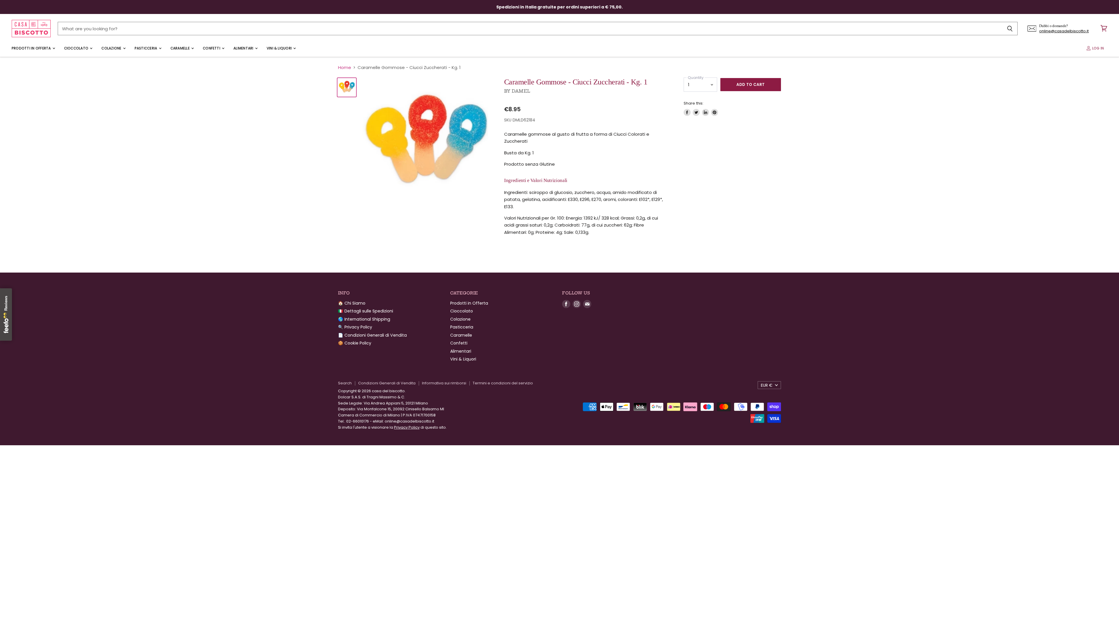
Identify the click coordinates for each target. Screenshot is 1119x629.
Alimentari (243, 48)
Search (345, 383)
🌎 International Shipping (364, 319)
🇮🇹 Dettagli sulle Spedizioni (365, 311)
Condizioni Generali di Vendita (387, 383)
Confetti (212, 48)
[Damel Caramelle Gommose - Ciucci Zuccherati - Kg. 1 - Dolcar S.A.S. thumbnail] (346, 87)
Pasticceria (146, 48)
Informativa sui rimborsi (444, 383)
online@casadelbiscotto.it (1064, 31)
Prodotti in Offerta (32, 48)
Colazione (111, 48)
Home (344, 67)
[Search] (1010, 28)
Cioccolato (76, 48)
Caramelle (180, 48)
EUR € (767, 385)
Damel (521, 91)
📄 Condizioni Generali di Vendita (372, 335)
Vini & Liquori (280, 48)
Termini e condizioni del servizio (503, 383)
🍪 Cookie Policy (354, 343)
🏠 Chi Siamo (351, 303)
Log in (1097, 48)
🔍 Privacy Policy (355, 327)
